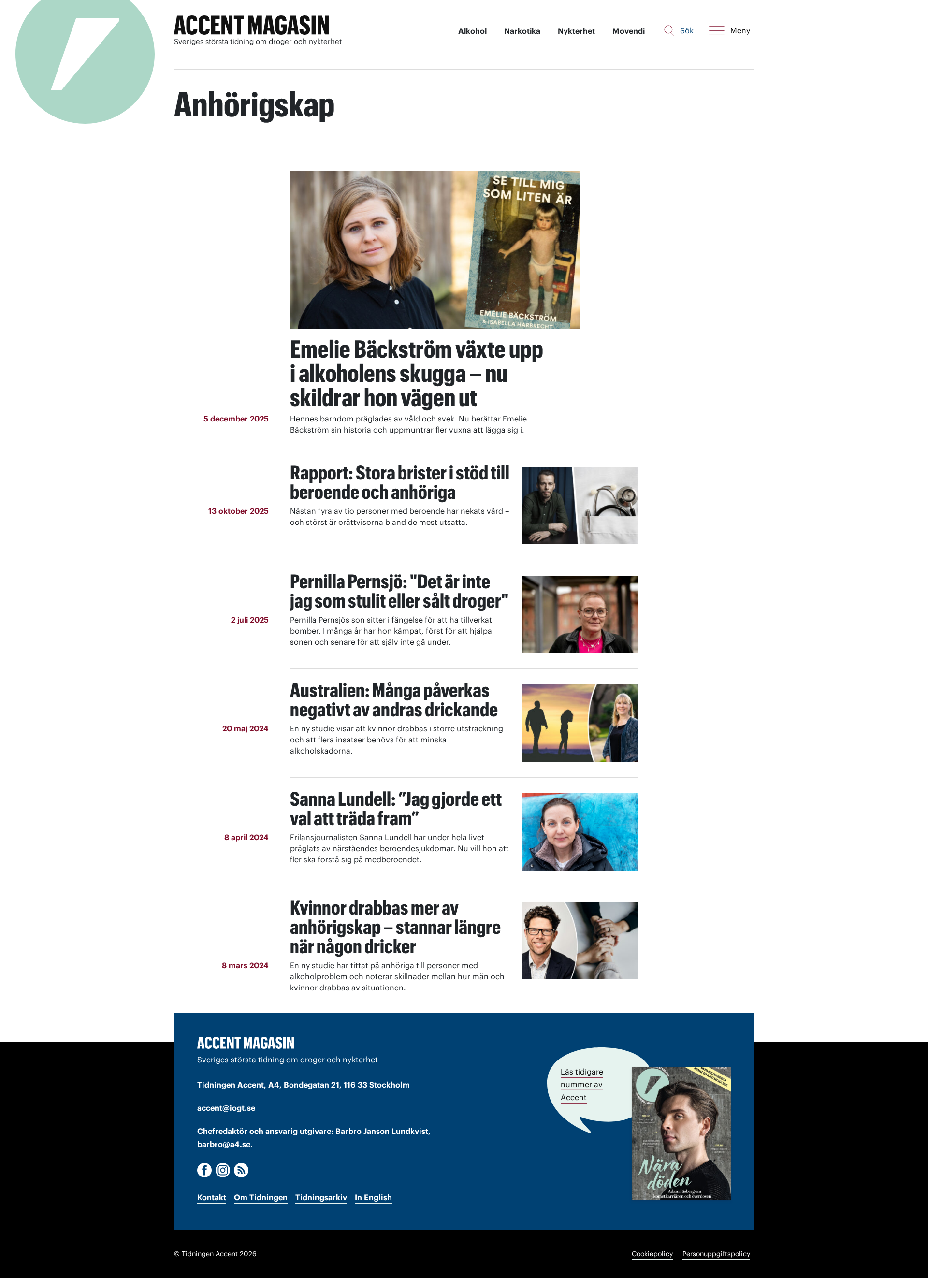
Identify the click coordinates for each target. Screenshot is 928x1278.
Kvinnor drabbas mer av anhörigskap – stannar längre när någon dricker (395, 927)
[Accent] (245, 1042)
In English (373, 1197)
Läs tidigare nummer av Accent (582, 1084)
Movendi (628, 31)
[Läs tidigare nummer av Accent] (681, 1133)
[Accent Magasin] (251, 25)
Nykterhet (576, 31)
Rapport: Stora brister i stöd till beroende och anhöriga (399, 482)
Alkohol (472, 31)
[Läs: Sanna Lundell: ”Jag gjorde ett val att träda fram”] (580, 832)
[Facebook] (204, 1170)
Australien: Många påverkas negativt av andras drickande (394, 700)
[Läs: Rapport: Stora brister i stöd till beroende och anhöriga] (580, 505)
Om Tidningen (261, 1197)
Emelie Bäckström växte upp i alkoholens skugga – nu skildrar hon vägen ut (416, 373)
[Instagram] (223, 1170)
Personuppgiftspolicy (716, 1253)
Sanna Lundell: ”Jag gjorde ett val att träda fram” (396, 808)
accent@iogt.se (226, 1108)
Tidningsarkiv (321, 1197)
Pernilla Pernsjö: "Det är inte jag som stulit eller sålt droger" (399, 591)
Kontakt (211, 1197)
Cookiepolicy (652, 1253)
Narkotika (522, 31)
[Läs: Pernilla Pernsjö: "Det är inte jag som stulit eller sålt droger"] (580, 614)
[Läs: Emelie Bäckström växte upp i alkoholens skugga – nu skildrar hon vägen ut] (435, 250)
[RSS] (241, 1170)
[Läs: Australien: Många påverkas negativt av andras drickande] (580, 723)
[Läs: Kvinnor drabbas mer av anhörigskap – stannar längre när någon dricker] (580, 940)
